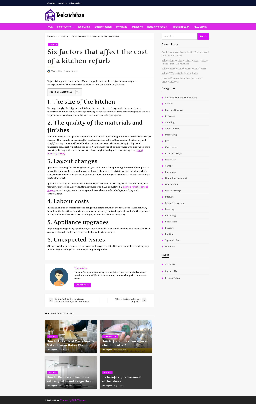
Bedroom (170, 116)
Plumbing (170, 215)
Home (50, 27)
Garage (169, 166)
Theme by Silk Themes (73, 400)
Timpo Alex (56, 71)
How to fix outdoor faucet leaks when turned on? (125, 343)
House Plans (171, 184)
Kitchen (64, 37)
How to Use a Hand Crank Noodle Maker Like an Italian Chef (70, 343)
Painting (169, 209)
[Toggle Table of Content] (76, 92)
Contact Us (62, 3)
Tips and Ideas (173, 240)
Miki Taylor (52, 350)
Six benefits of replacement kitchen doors (122, 379)
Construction (64, 27)
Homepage (52, 37)
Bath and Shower (174, 110)
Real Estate (200, 27)
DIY (167, 141)
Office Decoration (174, 203)
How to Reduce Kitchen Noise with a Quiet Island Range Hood (69, 379)
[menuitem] (50, 27)
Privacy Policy (75, 3)
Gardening (137, 27)
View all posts (82, 285)
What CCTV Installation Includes (180, 73)
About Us (51, 3)
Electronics (171, 147)
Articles (169, 103)
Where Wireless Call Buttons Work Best (184, 68)
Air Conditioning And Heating (181, 97)
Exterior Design (103, 27)
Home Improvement (157, 27)
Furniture (121, 27)
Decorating (84, 27)
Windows (170, 246)
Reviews (169, 228)
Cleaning (170, 122)
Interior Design (181, 27)
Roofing (169, 234)
